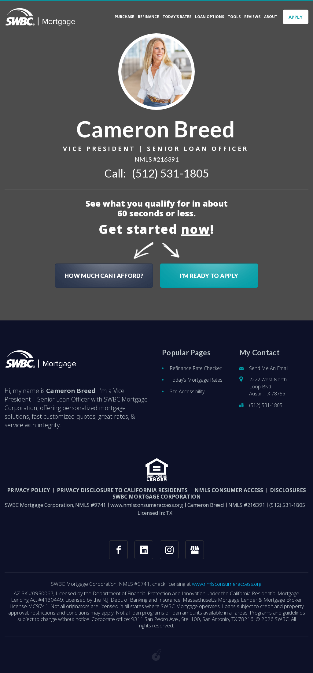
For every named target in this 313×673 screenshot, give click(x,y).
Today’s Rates (177, 16)
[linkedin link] (143, 549)
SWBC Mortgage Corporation (156, 496)
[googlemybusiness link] (194, 549)
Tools (234, 16)
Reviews (252, 16)
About (270, 16)
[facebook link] (118, 549)
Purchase (124, 16)
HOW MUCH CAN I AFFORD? (103, 275)
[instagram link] (169, 549)
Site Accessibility (187, 391)
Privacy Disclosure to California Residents (122, 490)
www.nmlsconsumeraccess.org (146, 504)
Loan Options (209, 16)
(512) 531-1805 (170, 173)
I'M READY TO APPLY (209, 275)
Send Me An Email (268, 368)
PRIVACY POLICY (28, 490)
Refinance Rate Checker (196, 368)
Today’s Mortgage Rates (196, 379)
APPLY (296, 17)
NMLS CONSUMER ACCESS (228, 490)
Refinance (148, 16)
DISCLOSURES (288, 490)
